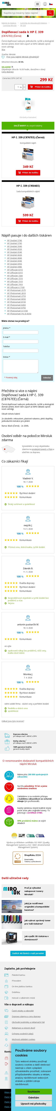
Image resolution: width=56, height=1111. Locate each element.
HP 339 (23, 25)
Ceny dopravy (8, 71)
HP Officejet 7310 (15, 281)
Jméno (6, 328)
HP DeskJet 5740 (14, 240)
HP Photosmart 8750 (16, 308)
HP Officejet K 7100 (15, 287)
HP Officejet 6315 (15, 272)
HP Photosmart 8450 (16, 305)
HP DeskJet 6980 (14, 266)
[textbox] (24, 13)
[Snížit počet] (24, 88)
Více (3, 49)
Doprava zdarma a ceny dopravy (26, 1016)
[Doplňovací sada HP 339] (28, 111)
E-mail (5, 337)
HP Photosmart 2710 (16, 296)
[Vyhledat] (50, 13)
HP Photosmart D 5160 (17, 311)
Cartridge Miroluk (9, 25)
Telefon (6, 346)
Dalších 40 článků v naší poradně (28, 953)
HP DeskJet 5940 (14, 246)
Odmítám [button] (33, 1097)
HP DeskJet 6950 (14, 264)
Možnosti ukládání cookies (23, 1039)
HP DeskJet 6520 (14, 249)
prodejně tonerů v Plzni (42, 449)
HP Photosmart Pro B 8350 (19, 313)
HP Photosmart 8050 (16, 299)
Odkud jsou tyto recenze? (13, 721)
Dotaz (5, 357)
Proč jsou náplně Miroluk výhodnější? (22, 56)
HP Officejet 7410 (15, 284)
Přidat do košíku (42, 86)
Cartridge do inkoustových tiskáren (33, 23)
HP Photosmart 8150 (16, 302)
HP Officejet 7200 (15, 275)
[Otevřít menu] (37, 4)
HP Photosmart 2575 (16, 290)
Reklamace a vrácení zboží (23, 1028)
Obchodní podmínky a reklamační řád (28, 1022)
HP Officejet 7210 (15, 278)
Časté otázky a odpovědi (23, 1010)
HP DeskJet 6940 (14, 261)
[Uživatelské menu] (45, 4)
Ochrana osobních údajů (22, 1033)
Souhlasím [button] (33, 1091)
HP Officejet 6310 (15, 269)
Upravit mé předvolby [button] (33, 1103)
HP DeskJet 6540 (14, 252)
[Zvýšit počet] (24, 85)
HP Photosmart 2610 (16, 293)
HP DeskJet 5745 (14, 243)
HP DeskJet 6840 (14, 258)
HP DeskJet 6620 (14, 255)
